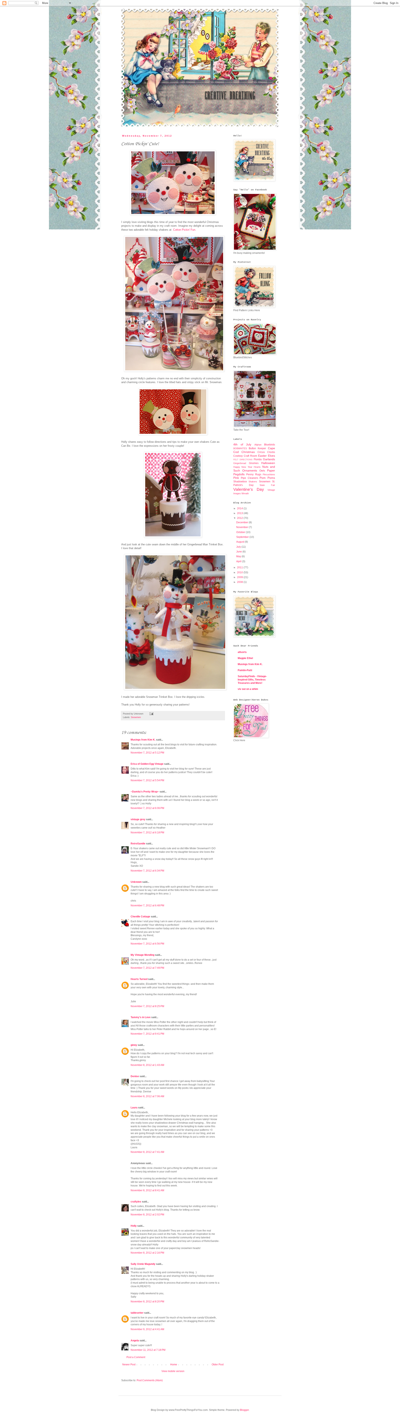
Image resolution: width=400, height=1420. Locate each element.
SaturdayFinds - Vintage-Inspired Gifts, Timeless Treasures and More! (252, 679)
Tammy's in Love (141, 1017)
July (238, 546)
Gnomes (254, 463)
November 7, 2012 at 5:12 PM (147, 752)
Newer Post (128, 1364)
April (239, 561)
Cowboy (238, 455)
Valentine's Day (248, 489)
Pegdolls (239, 474)
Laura (134, 1107)
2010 (240, 572)
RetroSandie (138, 843)
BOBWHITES (240, 448)
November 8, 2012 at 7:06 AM (147, 1096)
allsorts (242, 652)
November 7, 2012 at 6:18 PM (147, 832)
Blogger (244, 1410)
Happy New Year (242, 467)
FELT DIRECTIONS (242, 459)
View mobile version (172, 1371)
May (239, 556)
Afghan (257, 444)
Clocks (271, 452)
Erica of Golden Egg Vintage (147, 763)
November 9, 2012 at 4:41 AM (147, 1329)
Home (173, 1364)
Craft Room (250, 455)
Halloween (268, 463)
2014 (240, 508)
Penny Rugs (253, 474)
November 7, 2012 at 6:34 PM (147, 870)
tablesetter (137, 1312)
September (242, 537)
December (242, 522)
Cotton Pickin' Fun (184, 229)
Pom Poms (267, 477)
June (239, 551)
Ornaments (249, 470)
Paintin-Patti (245, 670)
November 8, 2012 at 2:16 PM (147, 1252)
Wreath (245, 493)
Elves (271, 455)
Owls (262, 470)
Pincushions (269, 474)
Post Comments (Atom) (150, 1380)
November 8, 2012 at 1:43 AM (147, 1065)
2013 (240, 513)
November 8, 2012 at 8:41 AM (147, 1190)
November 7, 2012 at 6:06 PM (147, 808)
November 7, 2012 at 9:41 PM (147, 1033)
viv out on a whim (248, 689)
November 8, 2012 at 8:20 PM (147, 1301)
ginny (134, 1045)
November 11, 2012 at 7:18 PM (148, 1349)
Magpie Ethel (245, 658)
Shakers (253, 481)
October (241, 532)
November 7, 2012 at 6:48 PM (147, 905)
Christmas (248, 452)
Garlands (269, 459)
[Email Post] (151, 713)
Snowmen (136, 717)
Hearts (257, 467)
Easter (262, 455)
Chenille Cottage (140, 916)
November (242, 527)
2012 (240, 518)
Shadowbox (240, 481)
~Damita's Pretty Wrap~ (145, 791)
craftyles (136, 1201)
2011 (240, 567)
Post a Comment (135, 1357)
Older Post (218, 1364)
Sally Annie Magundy (143, 1264)
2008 (240, 582)
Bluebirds (269, 444)
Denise (135, 1076)
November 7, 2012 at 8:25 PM (147, 1006)
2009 (240, 577)
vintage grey (138, 819)
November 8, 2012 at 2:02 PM (147, 1214)
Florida (258, 459)
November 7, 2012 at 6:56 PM (147, 943)
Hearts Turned (139, 979)
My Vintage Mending (142, 954)
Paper (271, 470)
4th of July (242, 444)
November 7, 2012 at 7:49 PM (147, 967)
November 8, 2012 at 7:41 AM (147, 1152)
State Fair (267, 485)
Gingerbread (239, 463)
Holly (134, 1225)
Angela (135, 1340)
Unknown (136, 881)
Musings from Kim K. (143, 739)
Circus (261, 452)
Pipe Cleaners (249, 478)
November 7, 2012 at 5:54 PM (147, 780)
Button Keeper (257, 448)
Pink (236, 477)
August (240, 541)
